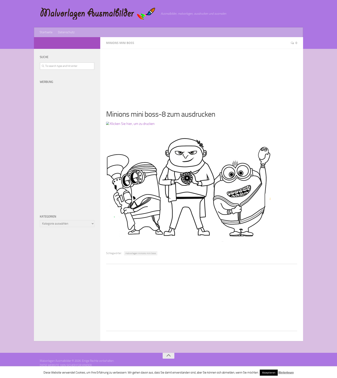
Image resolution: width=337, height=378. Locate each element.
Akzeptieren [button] (268, 372)
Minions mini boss (120, 43)
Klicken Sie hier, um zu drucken (132, 124)
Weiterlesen (286, 372)
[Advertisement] (201, 76)
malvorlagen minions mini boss (140, 253)
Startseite (46, 32)
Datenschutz (66, 32)
